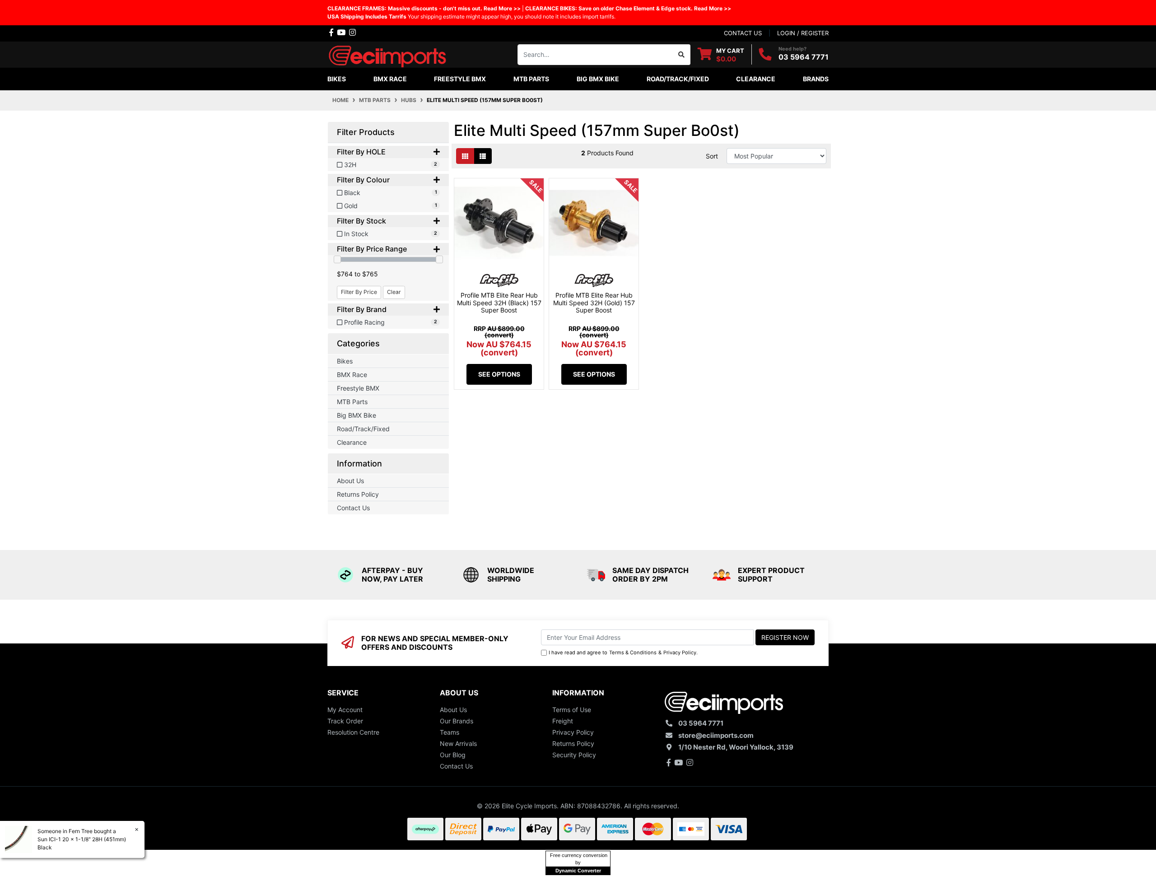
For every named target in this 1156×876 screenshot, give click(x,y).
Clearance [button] (755, 79)
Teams (449, 732)
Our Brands (456, 721)
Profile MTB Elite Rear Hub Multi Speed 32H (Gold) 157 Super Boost (594, 302)
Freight (562, 721)
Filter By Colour (363, 180)
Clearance (352, 442)
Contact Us (353, 508)
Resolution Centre (353, 732)
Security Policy (574, 755)
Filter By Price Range (372, 249)
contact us (743, 33)
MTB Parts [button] (531, 79)
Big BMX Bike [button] (598, 79)
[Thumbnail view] (465, 156)
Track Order (345, 721)
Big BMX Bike (356, 415)
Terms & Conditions (633, 652)
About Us (350, 481)
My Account (345, 709)
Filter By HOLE (361, 152)
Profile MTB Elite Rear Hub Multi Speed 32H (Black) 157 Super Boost (499, 302)
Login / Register (803, 33)
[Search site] (681, 54)
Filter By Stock (361, 221)
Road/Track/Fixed (363, 429)
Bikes (345, 361)
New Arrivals (458, 743)
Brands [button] (816, 79)
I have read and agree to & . (623, 652)
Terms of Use (571, 709)
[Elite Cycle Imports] (388, 53)
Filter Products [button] (366, 132)
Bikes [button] (336, 79)
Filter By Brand (362, 309)
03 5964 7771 (803, 56)
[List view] (483, 156)
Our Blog (453, 755)
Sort (712, 156)
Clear (394, 292)
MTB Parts (352, 401)
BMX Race (352, 374)
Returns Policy (358, 494)
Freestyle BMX (358, 388)
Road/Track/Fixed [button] (678, 79)
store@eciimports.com (716, 735)
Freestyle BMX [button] (460, 79)
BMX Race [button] (390, 79)
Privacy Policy (679, 652)
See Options (499, 374)
